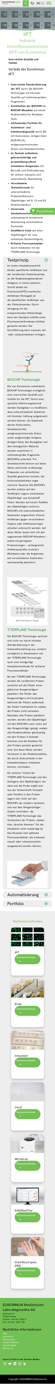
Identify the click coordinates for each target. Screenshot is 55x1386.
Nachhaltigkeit (9, 1345)
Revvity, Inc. (8, 1348)
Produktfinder (45, 211)
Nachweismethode (25, 957)
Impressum (8, 1336)
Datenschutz (9, 1339)
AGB (5, 1333)
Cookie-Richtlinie (11, 1342)
